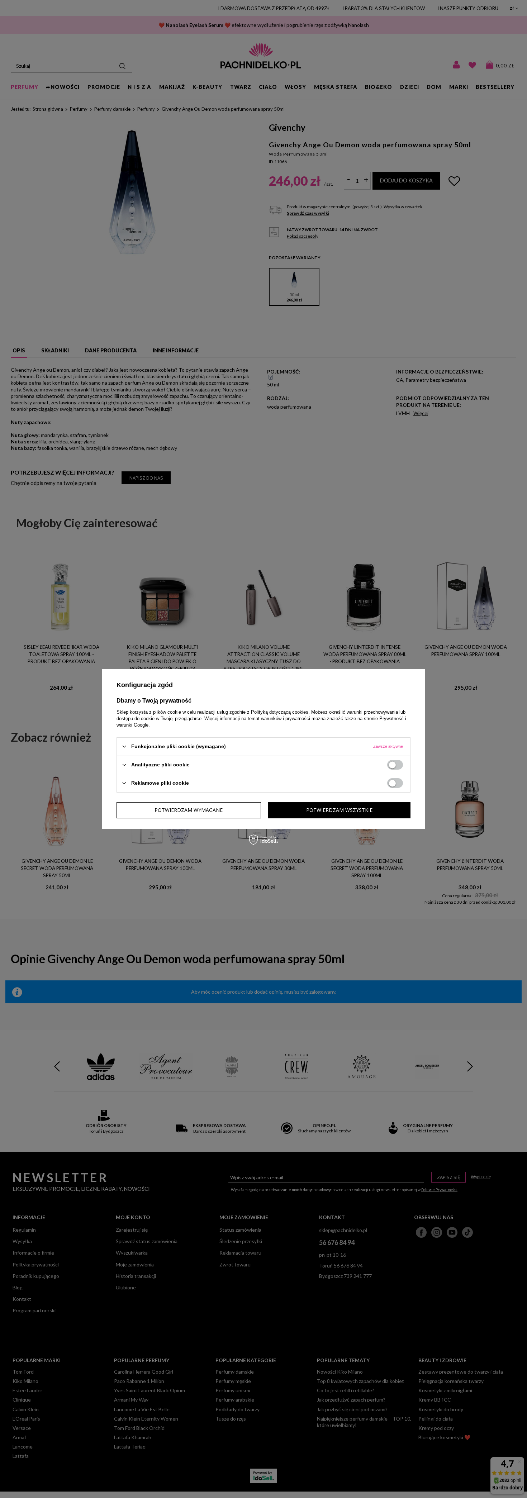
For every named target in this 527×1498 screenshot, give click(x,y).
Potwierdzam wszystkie (339, 810)
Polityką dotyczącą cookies (279, 711)
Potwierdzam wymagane (189, 810)
